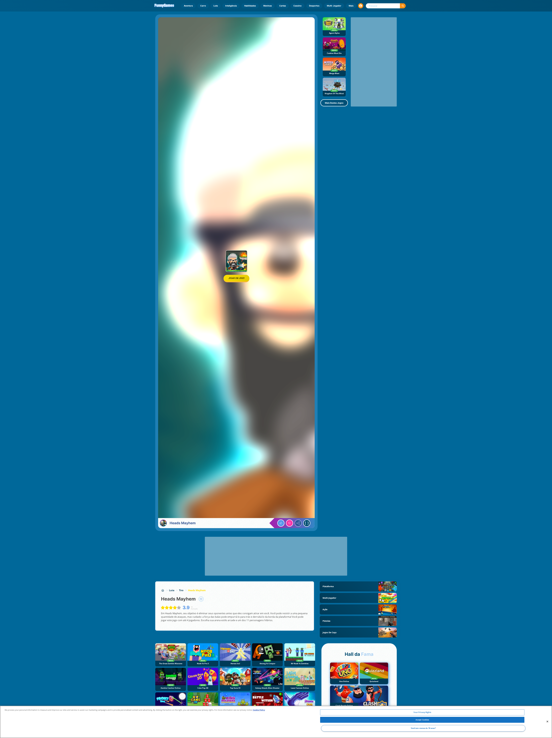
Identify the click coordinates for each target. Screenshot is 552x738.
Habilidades (250, 5)
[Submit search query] (403, 5)
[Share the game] (298, 523)
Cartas (282, 5)
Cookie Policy (259, 710)
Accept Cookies (422, 719)
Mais (351, 5)
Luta (215, 5)
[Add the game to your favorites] (201, 599)
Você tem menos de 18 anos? (423, 728)
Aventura (188, 5)
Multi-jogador (334, 5)
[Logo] (164, 6)
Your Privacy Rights (422, 712)
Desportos (314, 5)
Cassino (297, 5)
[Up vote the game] (280, 523)
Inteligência (231, 5)
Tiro (181, 590)
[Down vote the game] (289, 523)
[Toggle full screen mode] (306, 523)
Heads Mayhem (197, 590)
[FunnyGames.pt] (162, 590)
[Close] (547, 721)
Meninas (267, 5)
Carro (203, 5)
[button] (360, 5)
